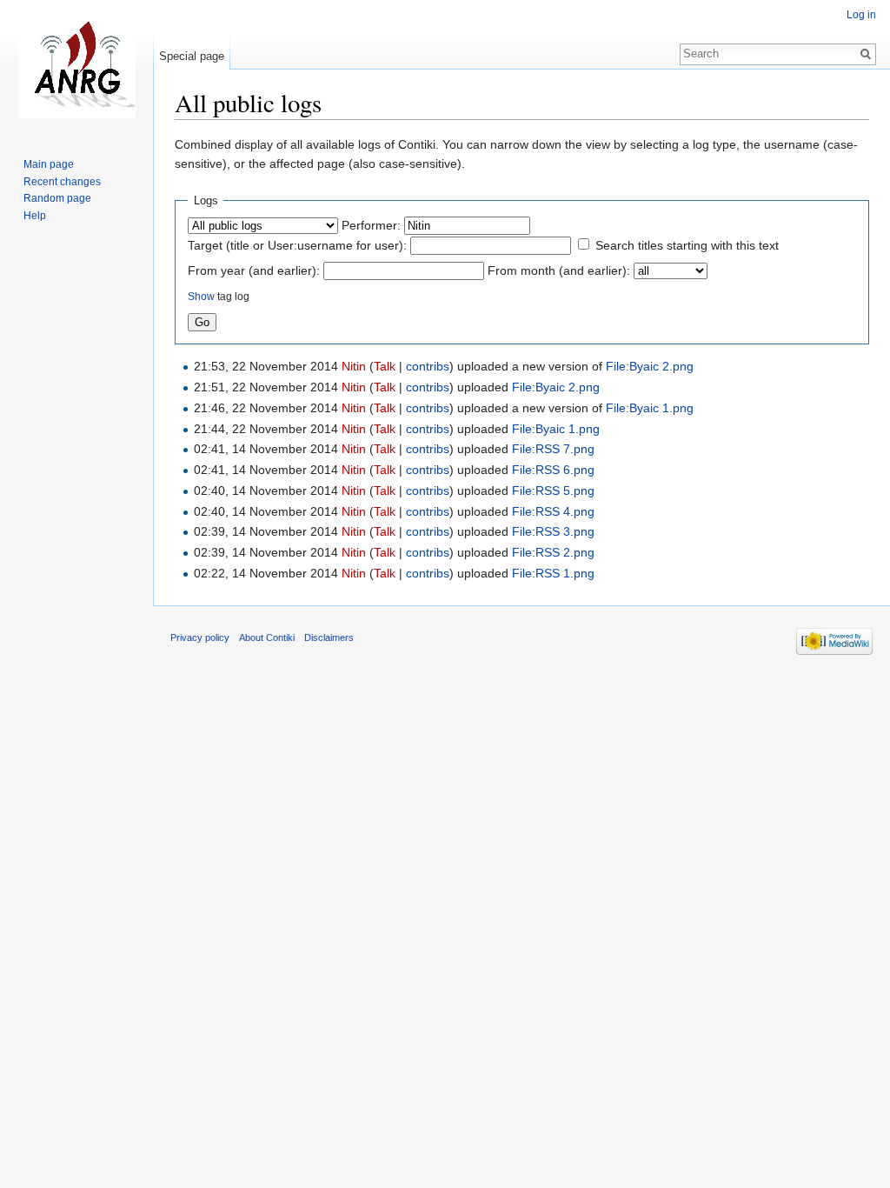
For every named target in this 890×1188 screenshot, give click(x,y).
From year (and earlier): (254, 270)
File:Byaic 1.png (650, 408)
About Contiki (267, 637)
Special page (191, 56)
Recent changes (62, 182)
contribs (427, 366)
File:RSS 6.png (553, 470)
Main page (48, 164)
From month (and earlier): (559, 270)
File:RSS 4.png (553, 511)
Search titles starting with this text (687, 245)
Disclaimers (329, 637)
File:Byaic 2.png (650, 366)
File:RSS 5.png (553, 490)
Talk (384, 366)
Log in (861, 15)
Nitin (354, 366)
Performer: (371, 225)
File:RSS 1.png (553, 573)
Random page (57, 198)
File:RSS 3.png (553, 531)
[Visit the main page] (76, 69)
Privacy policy (199, 637)
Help (34, 216)
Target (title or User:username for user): (297, 245)
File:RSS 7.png (553, 449)
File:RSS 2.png (553, 552)
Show (201, 296)
